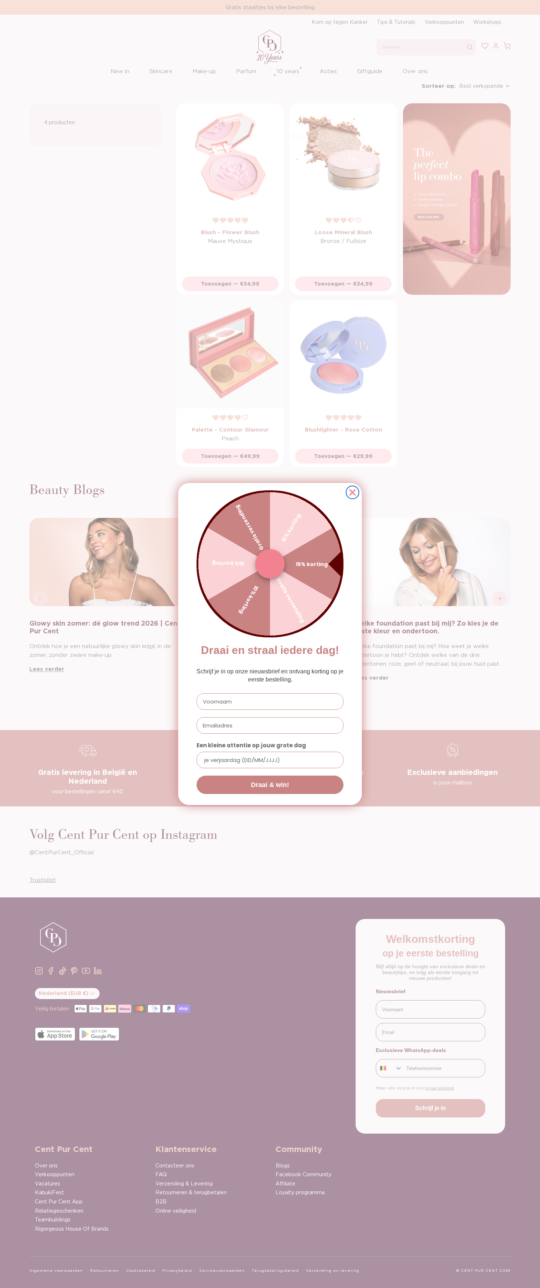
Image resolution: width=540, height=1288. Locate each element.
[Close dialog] (352, 492)
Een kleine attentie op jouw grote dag (251, 745)
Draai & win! (270, 784)
